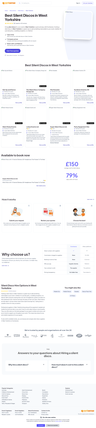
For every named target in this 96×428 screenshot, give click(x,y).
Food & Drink (25, 397)
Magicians (24, 399)
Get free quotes (13, 51)
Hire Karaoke (55, 90)
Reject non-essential (53, 425)
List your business (87, 3)
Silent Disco (21, 10)
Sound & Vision (26, 401)
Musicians (44, 399)
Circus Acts (25, 392)
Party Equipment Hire (81, 127)
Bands (43, 390)
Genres (44, 397)
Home (6, 10)
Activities (4, 390)
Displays (24, 396)
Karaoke (76, 291)
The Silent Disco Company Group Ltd (35, 90)
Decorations (45, 394)
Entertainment (69, 390)
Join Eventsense (19, 414)
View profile (18, 102)
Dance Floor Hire (86, 291)
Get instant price (41, 185)
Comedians (45, 392)
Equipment (45, 396)
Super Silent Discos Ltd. (58, 127)
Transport (24, 403)
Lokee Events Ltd (32, 127)
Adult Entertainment (27, 390)
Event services (69, 394)
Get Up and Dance (9, 90)
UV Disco (72, 295)
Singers (3, 401)
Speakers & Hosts (46, 401)
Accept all (40, 425)
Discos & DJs (13, 10)
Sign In (78, 3)
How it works (5, 412)
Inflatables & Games (7, 399)
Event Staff (5, 397)
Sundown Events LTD (81, 90)
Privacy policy (44, 414)
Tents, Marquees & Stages (8, 403)
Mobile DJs (57, 291)
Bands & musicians (70, 392)
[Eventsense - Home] (8, 3)
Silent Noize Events (9, 127)
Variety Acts (45, 403)
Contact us (44, 412)
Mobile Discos (67, 291)
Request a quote (6, 414)
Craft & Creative (6, 394)
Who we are (31, 414)
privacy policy (58, 421)
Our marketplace (32, 412)
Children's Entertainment (8, 392)
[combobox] (28, 3)
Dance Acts (25, 394)
